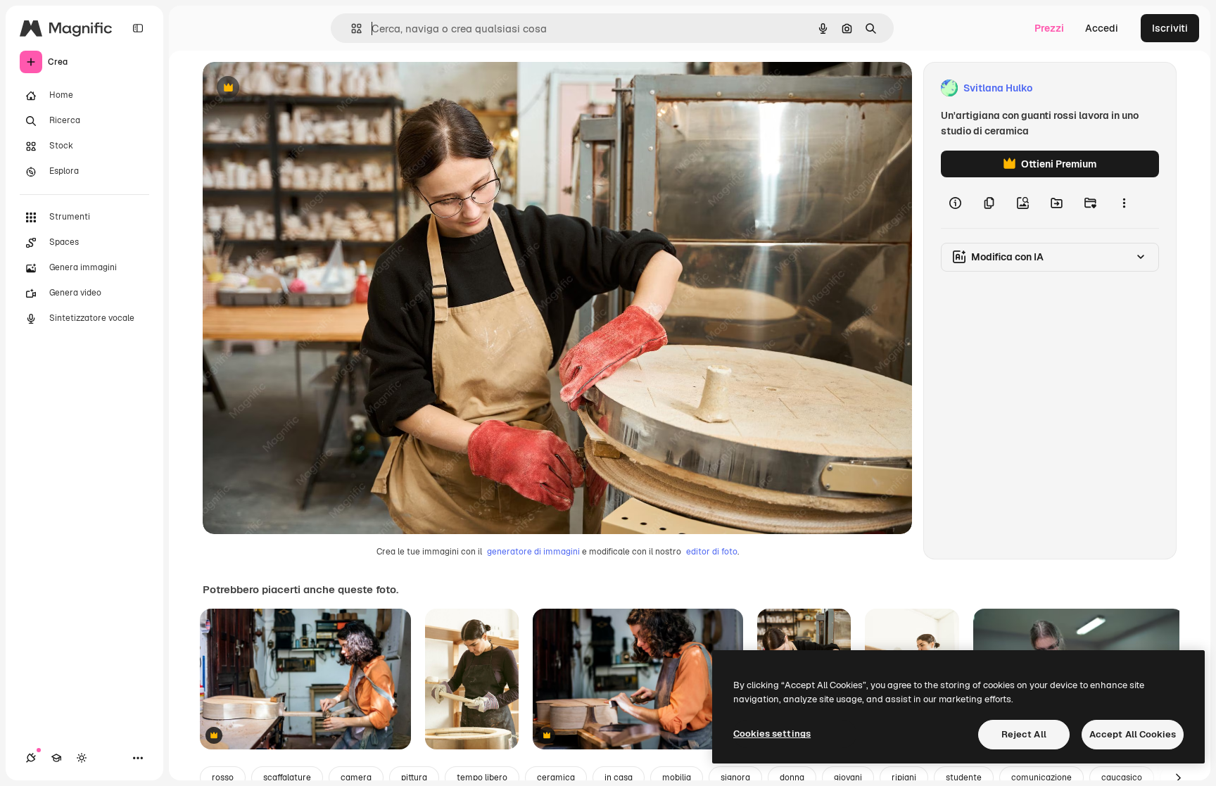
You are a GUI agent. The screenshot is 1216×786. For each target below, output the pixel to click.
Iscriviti (1170, 28)
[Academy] (56, 758)
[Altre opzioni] (1124, 203)
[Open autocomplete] (350, 28)
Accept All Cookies (1132, 734)
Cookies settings (772, 734)
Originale (295, 88)
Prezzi (1049, 28)
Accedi (1101, 28)
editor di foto (711, 551)
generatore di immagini (533, 551)
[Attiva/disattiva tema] (81, 758)
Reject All (1023, 734)
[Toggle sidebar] (138, 28)
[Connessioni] (31, 758)
